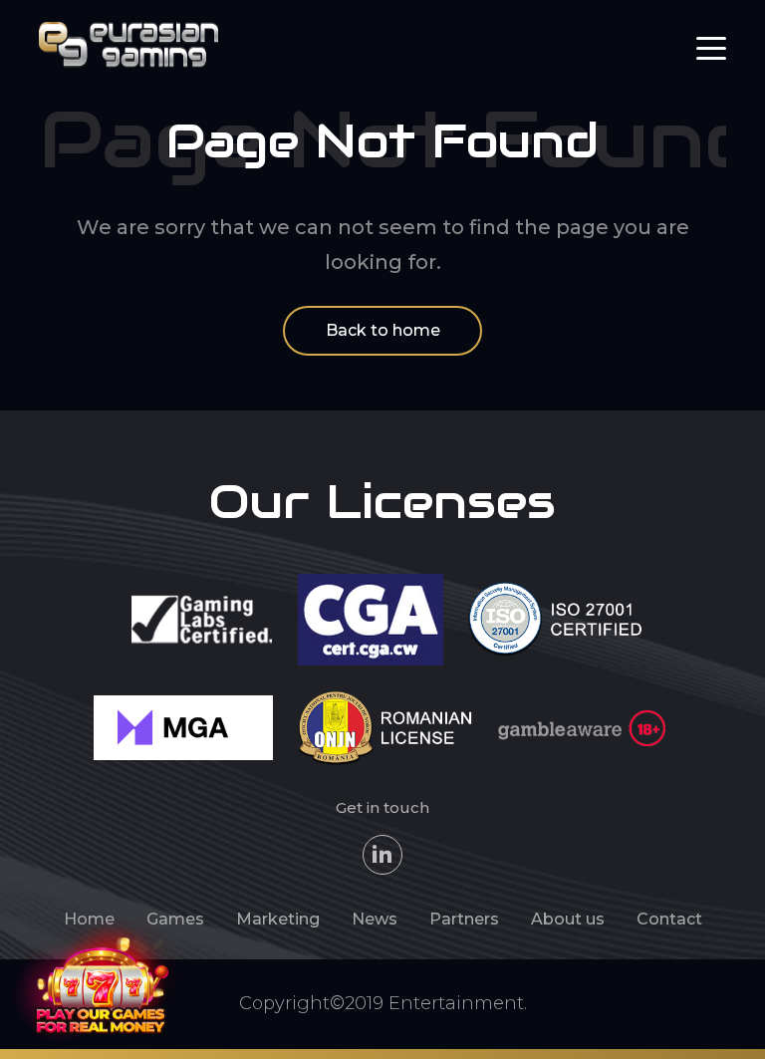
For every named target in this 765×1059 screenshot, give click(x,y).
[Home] (128, 43)
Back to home (383, 330)
